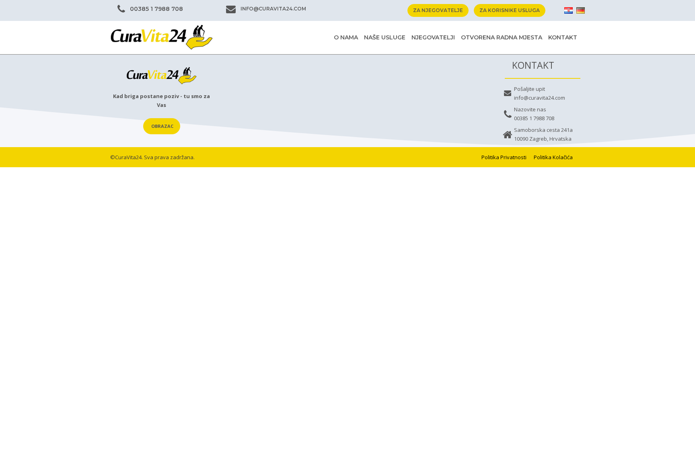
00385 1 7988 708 (156, 8)
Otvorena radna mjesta (501, 37)
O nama (346, 37)
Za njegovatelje (438, 10)
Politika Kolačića (553, 157)
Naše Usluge (384, 37)
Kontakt (562, 37)
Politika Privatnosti (503, 157)
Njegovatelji (433, 37)
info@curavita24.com (273, 9)
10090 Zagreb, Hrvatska (543, 138)
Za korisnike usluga (509, 10)
